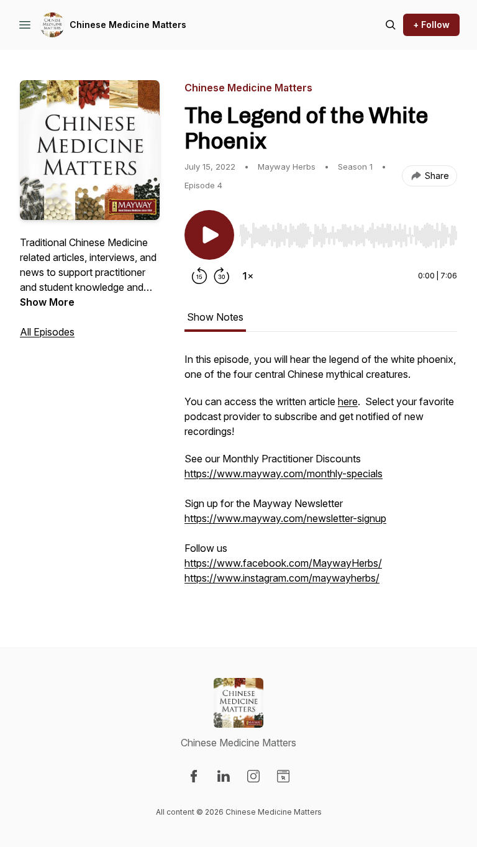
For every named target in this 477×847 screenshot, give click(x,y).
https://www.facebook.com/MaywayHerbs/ (283, 563)
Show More (47, 302)
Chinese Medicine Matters (128, 24)
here (348, 401)
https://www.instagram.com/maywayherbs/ (281, 578)
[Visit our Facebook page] (194, 776)
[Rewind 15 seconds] (199, 276)
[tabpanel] (320, 475)
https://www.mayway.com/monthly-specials (283, 473)
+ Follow (431, 24)
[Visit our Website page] (283, 776)
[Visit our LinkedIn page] (223, 776)
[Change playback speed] (247, 276)
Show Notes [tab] (215, 317)
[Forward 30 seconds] (221, 276)
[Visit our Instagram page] (253, 776)
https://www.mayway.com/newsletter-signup (285, 518)
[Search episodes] (391, 24)
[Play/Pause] (209, 235)
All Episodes (47, 332)
